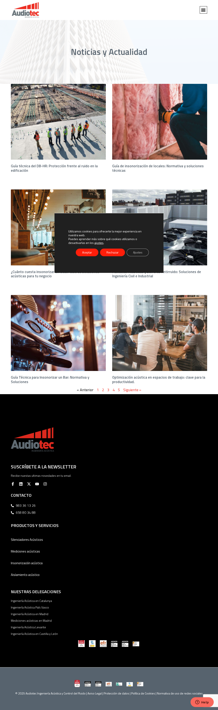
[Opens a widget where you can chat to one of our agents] (202, 702)
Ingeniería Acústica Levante (28, 627)
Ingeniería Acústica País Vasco (30, 607)
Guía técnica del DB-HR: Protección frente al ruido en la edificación (54, 168)
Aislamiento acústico (25, 574)
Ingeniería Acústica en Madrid (29, 614)
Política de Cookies (143, 693)
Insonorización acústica (27, 563)
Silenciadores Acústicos (27, 539)
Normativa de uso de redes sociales (180, 693)
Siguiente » (132, 390)
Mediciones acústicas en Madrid (31, 620)
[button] (203, 10)
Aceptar (87, 252)
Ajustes (137, 252)
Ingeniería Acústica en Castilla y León (34, 633)
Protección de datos (116, 693)
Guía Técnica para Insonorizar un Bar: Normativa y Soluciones (50, 379)
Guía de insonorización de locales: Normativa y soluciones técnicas (158, 168)
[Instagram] (45, 484)
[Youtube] (37, 484)
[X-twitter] (29, 484)
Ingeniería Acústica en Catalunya (31, 600)
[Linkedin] (21, 484)
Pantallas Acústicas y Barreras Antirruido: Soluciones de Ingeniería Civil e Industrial (156, 274)
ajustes (98, 243)
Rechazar (112, 252)
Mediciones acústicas (25, 551)
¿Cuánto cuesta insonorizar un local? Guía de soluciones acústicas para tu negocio (55, 274)
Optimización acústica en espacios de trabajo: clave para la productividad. (158, 379)
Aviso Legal (94, 693)
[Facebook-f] (13, 484)
